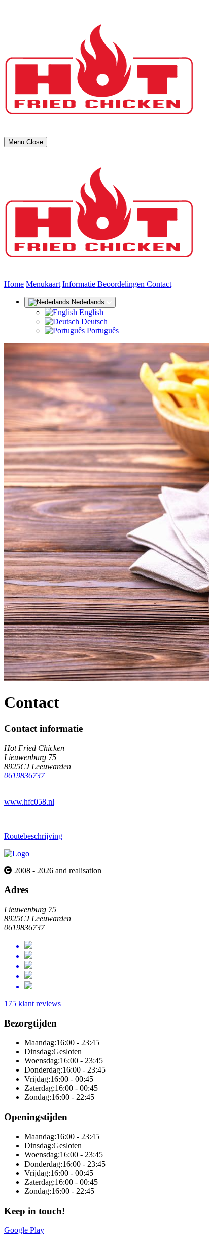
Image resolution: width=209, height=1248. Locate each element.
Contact (159, 284)
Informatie (79, 284)
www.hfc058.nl (29, 801)
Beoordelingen (122, 284)
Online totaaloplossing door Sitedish (62, 1239)
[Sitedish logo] (16, 853)
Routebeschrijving (33, 836)
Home (14, 284)
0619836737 (24, 775)
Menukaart (43, 284)
